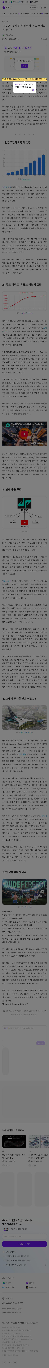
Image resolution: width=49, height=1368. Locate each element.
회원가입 (18, 84)
